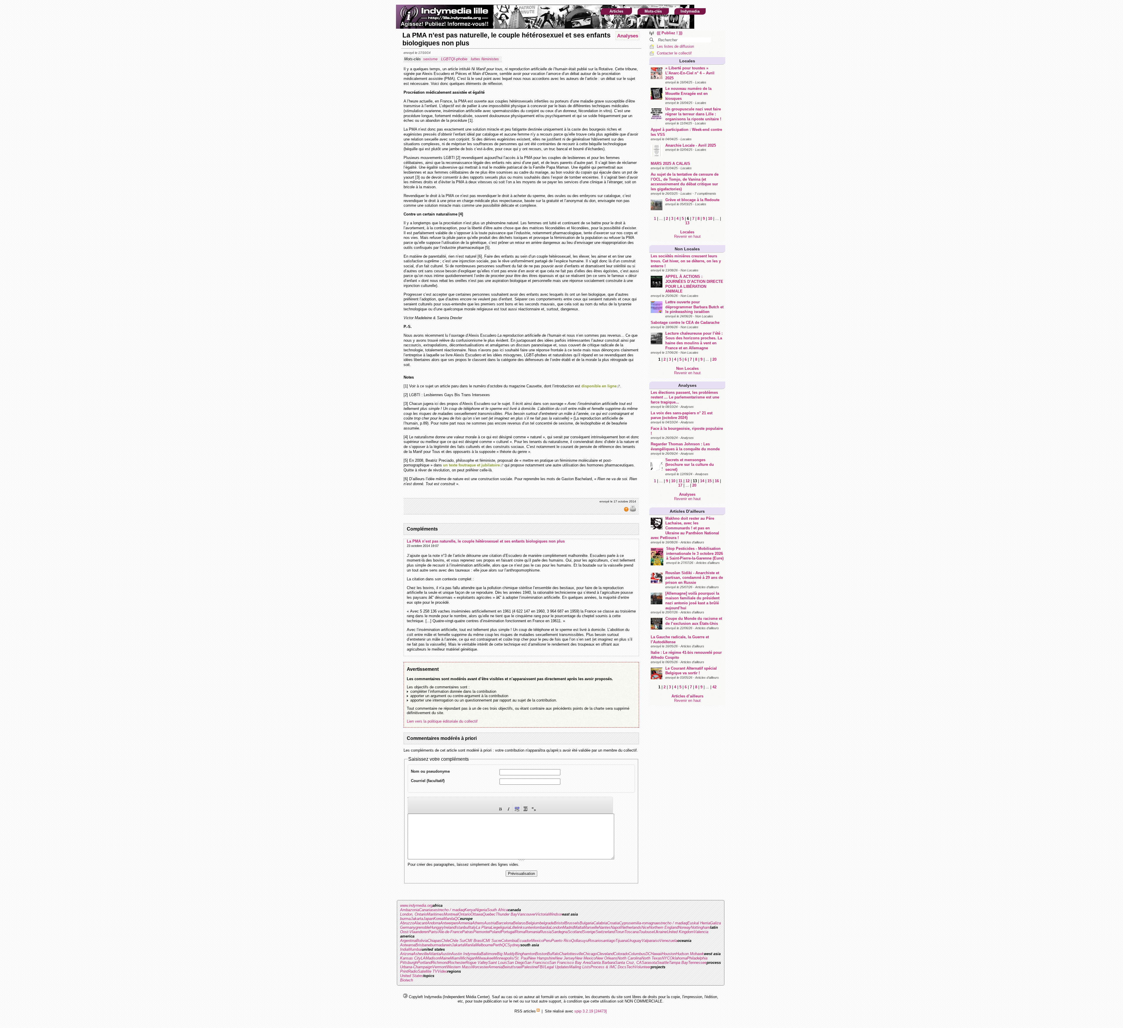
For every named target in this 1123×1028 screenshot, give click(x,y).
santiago (608, 940)
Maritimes (435, 914)
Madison (433, 958)
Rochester (457, 962)
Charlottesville (571, 954)
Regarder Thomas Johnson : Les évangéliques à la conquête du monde (685, 446)
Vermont (439, 967)
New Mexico (585, 958)
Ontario (464, 914)
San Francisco (537, 962)
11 (680, 481)
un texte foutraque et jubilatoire (471, 465)
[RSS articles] (538, 1011)
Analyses (687, 385)
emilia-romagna (644, 923)
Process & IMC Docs (608, 967)
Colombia (509, 940)
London (556, 927)
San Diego (516, 962)
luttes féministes (485, 59)
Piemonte (481, 932)
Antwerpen (449, 923)
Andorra (433, 923)
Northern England (663, 927)
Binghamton (525, 954)
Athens (478, 923)
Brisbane (422, 945)
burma (405, 918)
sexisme (431, 59)
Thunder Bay (506, 914)
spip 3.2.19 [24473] (590, 1011)
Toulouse (646, 932)
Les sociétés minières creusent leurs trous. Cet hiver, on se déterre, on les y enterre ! (686, 261)
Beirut (507, 967)
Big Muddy (506, 954)
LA (423, 958)
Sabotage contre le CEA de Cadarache (685, 322)
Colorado (621, 954)
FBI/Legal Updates (553, 967)
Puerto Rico (561, 940)
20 (714, 359)
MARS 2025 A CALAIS (670, 163)
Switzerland (605, 932)
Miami (455, 958)
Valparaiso (650, 940)
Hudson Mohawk (690, 954)
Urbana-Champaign (416, 967)
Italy (472, 927)
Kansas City (410, 958)
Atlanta (434, 954)
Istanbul (462, 927)
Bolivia (422, 940)
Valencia (701, 932)
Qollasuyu (579, 940)
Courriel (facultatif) (428, 781)
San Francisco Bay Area (570, 962)
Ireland (449, 927)
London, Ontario (413, 914)
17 (680, 485)
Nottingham (700, 927)
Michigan (468, 958)
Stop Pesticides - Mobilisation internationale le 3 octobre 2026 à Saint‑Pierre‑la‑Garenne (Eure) (695, 553)
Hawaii (656, 954)
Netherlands (631, 927)
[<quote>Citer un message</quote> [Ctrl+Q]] (525, 809)
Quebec (489, 914)
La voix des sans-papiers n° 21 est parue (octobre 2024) (681, 415)
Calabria (600, 923)
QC (457, 918)
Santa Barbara (603, 962)
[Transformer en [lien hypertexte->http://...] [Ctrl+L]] (517, 809)
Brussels (572, 923)
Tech (630, 967)
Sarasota (649, 962)
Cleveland (605, 954)
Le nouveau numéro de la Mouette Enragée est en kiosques (688, 93)
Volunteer (643, 967)
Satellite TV (428, 971)
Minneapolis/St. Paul (510, 958)
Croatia (613, 923)
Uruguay (635, 940)
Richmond (439, 962)
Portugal (508, 932)
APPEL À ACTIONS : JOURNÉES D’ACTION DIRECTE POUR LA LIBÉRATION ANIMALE (694, 283)
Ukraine (660, 932)
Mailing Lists (579, 967)
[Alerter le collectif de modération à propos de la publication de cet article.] (627, 511)
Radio (413, 971)
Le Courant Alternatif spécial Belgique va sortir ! (691, 670)
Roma (520, 932)
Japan (428, 918)
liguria (505, 927)
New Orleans (606, 958)
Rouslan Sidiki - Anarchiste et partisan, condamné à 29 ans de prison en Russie (694, 578)
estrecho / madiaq (449, 910)
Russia (546, 932)
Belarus (519, 923)
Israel (517, 967)
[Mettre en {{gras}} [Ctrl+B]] (500, 809)
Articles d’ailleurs (687, 511)
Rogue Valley (477, 962)
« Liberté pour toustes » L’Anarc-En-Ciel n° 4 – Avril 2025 (689, 73)
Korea (438, 918)
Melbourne (484, 945)
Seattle (663, 962)
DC (648, 954)
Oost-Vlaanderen (414, 932)
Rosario (594, 940)
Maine (445, 958)
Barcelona (504, 923)
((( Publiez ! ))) (669, 33)
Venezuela (668, 940)
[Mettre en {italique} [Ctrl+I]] (508, 809)
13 (687, 223)
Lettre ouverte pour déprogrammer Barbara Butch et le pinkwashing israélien (694, 307)
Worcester (479, 967)
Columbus (636, 954)
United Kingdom (680, 932)
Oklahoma (678, 958)
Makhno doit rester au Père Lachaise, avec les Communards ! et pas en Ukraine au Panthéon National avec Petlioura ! (685, 528)
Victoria (541, 914)
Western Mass (459, 967)
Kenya (469, 910)
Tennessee (697, 962)
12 (687, 481)
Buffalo (553, 954)
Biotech (406, 980)
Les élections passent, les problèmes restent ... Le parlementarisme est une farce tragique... (685, 397)
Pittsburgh (408, 962)
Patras (467, 932)
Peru (547, 940)
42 (714, 687)
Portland (424, 962)
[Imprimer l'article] (633, 511)
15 (709, 481)
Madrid (568, 927)
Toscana (631, 932)
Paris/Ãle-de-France (445, 932)
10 (710, 218)
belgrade (547, 923)
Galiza (715, 923)
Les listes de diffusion (675, 46)
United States (411, 976)
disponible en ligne (598, 386)
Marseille (591, 927)
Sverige (589, 932)
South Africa (497, 910)
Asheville (420, 954)
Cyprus (625, 923)
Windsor (555, 914)
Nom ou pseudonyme (430, 771)
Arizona (406, 954)
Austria (490, 923)
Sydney (513, 945)
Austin (445, 954)
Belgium (533, 923)
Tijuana (621, 940)
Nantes (605, 927)
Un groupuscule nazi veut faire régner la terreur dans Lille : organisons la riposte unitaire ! (693, 114)
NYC (666, 958)
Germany (408, 927)
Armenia (465, 923)
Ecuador (524, 940)
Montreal (451, 914)
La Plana (483, 927)
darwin (446, 945)
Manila (448, 918)
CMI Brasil (474, 940)
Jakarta (417, 918)
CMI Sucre (492, 940)
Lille (513, 927)
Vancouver (526, 914)
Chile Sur (457, 940)
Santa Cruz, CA (628, 962)
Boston (541, 954)
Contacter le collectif (674, 53)
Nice (645, 927)
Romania (532, 932)
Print (404, 971)
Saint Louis (497, 962)
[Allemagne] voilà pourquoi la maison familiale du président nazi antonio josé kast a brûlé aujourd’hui (692, 600)
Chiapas (434, 940)
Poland (495, 932)
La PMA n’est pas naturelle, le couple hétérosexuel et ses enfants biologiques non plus (486, 541)
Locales (687, 61)
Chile (445, 940)
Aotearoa (407, 945)
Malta (578, 927)
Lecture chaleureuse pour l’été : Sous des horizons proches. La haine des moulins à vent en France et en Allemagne (694, 340)
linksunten (525, 927)
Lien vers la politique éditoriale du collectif (442, 721)
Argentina (408, 940)
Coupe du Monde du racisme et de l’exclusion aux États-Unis (693, 621)
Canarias (426, 910)
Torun (619, 932)
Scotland (575, 932)
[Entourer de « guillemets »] (534, 809)
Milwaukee (484, 958)
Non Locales (687, 249)
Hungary (437, 927)
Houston (669, 954)
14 (702, 481)
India (404, 949)
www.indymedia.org (416, 905)
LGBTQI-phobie (455, 59)
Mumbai (415, 949)
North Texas (651, 958)
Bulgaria (586, 923)
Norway (684, 927)
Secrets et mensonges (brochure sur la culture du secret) (689, 465)
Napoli (616, 927)
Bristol (559, 923)
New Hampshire (541, 958)
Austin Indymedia (466, 954)
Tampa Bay (678, 962)
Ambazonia (409, 910)
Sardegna (560, 932)
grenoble (423, 927)
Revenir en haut (687, 236)
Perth (497, 945)
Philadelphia (697, 958)
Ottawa (477, 914)
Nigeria (481, 910)
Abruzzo (407, 923)
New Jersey (565, 958)
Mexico (537, 940)
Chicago (590, 954)
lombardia (542, 927)
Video (442, 971)
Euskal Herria (698, 923)
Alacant (420, 923)
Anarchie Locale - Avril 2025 (690, 145)
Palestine (530, 967)
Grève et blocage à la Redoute (692, 200)
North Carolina (629, 958)
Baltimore (489, 954)
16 (717, 481)
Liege (495, 927)
